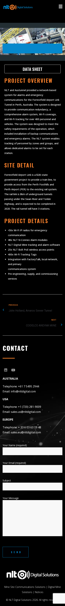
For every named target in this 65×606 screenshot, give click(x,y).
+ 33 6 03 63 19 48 (29, 427)
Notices (39, 592)
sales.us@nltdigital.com (26, 412)
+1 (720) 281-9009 (29, 407)
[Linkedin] (6, 370)
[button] (57, 9)
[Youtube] (13, 370)
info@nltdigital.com (23, 391)
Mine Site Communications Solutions (24, 587)
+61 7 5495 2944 (28, 386)
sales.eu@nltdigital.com (26, 432)
